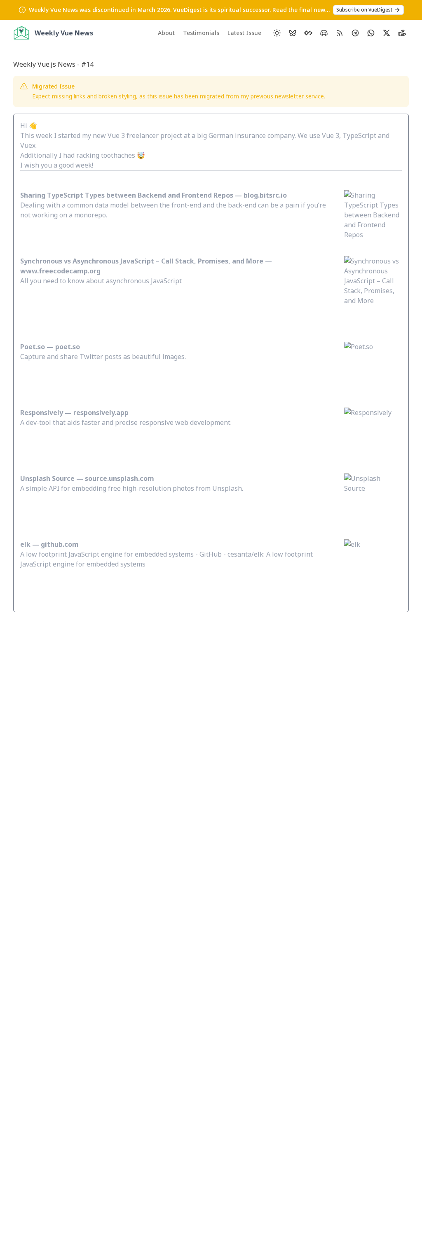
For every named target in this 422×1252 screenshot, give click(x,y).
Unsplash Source (47, 478)
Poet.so (33, 346)
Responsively (41, 412)
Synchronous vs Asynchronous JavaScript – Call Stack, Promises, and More (141, 261)
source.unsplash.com (119, 478)
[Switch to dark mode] (277, 33)
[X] (386, 33)
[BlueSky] (292, 33)
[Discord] (324, 33)
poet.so (67, 346)
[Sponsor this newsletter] (402, 33)
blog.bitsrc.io (265, 195)
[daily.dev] (308, 33)
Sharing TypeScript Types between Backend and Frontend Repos (126, 195)
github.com (60, 544)
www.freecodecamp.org (60, 270)
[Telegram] (355, 33)
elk (25, 544)
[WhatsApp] (370, 33)
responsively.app (101, 412)
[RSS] (339, 33)
